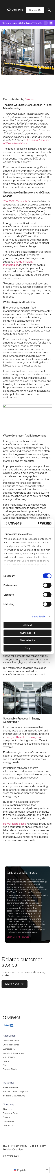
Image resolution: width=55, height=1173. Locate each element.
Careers (6, 1117)
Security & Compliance (13, 1053)
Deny (27, 648)
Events (6, 1061)
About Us (7, 1109)
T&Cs (6, 1145)
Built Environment (11, 1088)
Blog (5, 1065)
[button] (49, 10)
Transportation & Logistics (15, 1092)
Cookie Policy (38, 1145)
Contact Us (8, 1126)
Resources (9, 1035)
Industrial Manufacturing (14, 1096)
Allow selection (27, 640)
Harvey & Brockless (14, 823)
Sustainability (9, 1049)
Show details (39, 616)
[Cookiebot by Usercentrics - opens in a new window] (38, 523)
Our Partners (9, 1057)
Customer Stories (11, 1045)
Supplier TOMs (9, 1069)
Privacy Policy (19, 1145)
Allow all (27, 625)
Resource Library (11, 1041)
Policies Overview (13, 1149)
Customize (25, 633)
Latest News (8, 1121)
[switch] (47, 585)
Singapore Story (10, 1113)
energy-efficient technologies (23, 737)
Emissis (29, 99)
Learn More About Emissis (18, 937)
